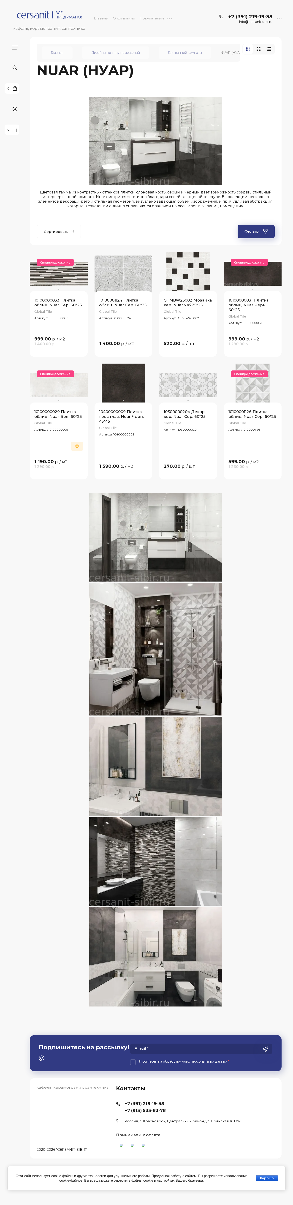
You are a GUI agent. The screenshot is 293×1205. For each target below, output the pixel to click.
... (169, 18)
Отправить (265, 1049)
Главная (101, 18)
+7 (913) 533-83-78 (145, 1110)
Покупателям (152, 18)
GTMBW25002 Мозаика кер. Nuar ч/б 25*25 (188, 302)
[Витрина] (248, 49)
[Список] (258, 49)
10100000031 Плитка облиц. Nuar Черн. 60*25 (248, 305)
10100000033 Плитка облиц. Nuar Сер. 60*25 (58, 302)
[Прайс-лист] (269, 49)
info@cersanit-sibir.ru (255, 22)
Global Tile (43, 312)
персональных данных (209, 1061)
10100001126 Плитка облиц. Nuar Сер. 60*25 (252, 414)
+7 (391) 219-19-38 (250, 16)
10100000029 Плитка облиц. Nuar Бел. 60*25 (58, 414)
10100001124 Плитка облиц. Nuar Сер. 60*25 (122, 302)
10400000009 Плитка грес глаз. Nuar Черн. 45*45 (121, 416)
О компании (124, 18)
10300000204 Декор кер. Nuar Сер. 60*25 (185, 414)
